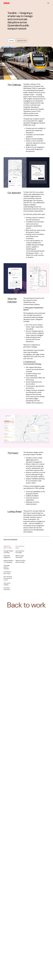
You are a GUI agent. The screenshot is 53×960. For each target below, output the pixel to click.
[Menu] (48, 3)
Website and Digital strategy (8, 547)
